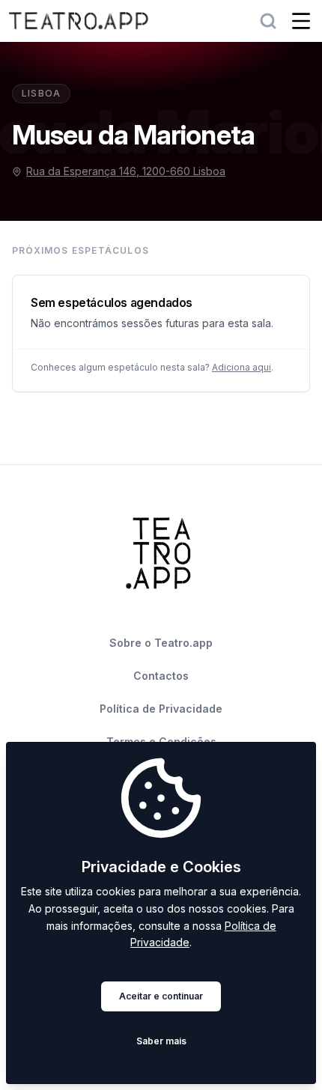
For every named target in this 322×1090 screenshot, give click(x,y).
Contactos (161, 675)
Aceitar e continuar (161, 996)
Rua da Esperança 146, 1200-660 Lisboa (125, 171)
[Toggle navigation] (301, 21)
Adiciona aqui (241, 367)
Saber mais (161, 1041)
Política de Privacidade (161, 708)
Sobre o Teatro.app (161, 642)
